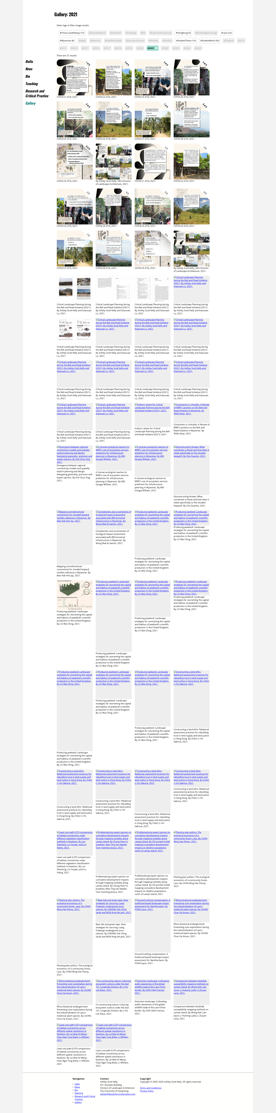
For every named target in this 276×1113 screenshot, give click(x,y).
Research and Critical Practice (36, 93)
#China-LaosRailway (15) (72, 32)
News (28, 68)
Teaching (31, 83)
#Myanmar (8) (67, 40)
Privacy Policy (147, 1090)
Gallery (30, 103)
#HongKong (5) (183, 32)
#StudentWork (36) (209, 40)
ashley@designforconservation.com (117, 1094)
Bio (27, 76)
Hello (29, 61)
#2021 (151, 48)
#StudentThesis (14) (186, 40)
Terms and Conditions (150, 1087)
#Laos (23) (226, 32)
